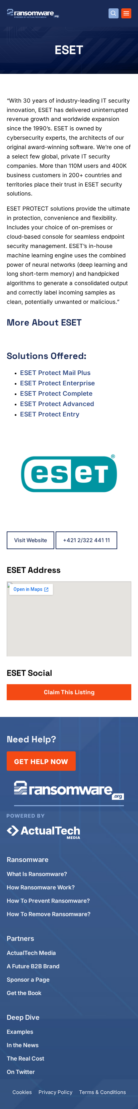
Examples (20, 1032)
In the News (23, 1045)
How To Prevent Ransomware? (48, 901)
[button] (69, 692)
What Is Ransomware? (37, 874)
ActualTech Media (31, 953)
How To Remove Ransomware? (48, 914)
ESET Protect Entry (49, 414)
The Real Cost (25, 1059)
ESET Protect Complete (56, 393)
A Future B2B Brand (33, 966)
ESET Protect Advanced (57, 404)
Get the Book (24, 993)
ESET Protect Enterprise (57, 383)
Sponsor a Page (28, 980)
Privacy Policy (55, 1092)
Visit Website (30, 540)
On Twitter (21, 1072)
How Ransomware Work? (41, 887)
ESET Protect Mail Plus (55, 373)
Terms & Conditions (102, 1092)
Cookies (22, 1092)
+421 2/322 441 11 (86, 540)
